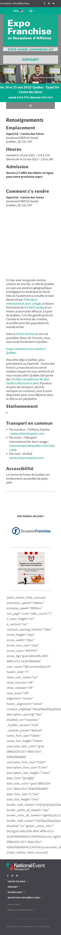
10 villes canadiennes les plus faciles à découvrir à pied (28, 381)
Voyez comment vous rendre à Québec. (26, 351)
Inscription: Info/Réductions (14, 3)
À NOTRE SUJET (15, 892)
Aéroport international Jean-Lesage (23, 301)
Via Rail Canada (34, 307)
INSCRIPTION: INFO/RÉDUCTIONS (24, 897)
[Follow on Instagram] (49, 3)
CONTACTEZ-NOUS (16, 881)
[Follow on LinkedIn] (53, 3)
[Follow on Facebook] (44, 3)
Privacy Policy (14, 904)
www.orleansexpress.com (27, 433)
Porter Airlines (25, 334)
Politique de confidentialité (20, 910)
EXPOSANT (30, 59)
